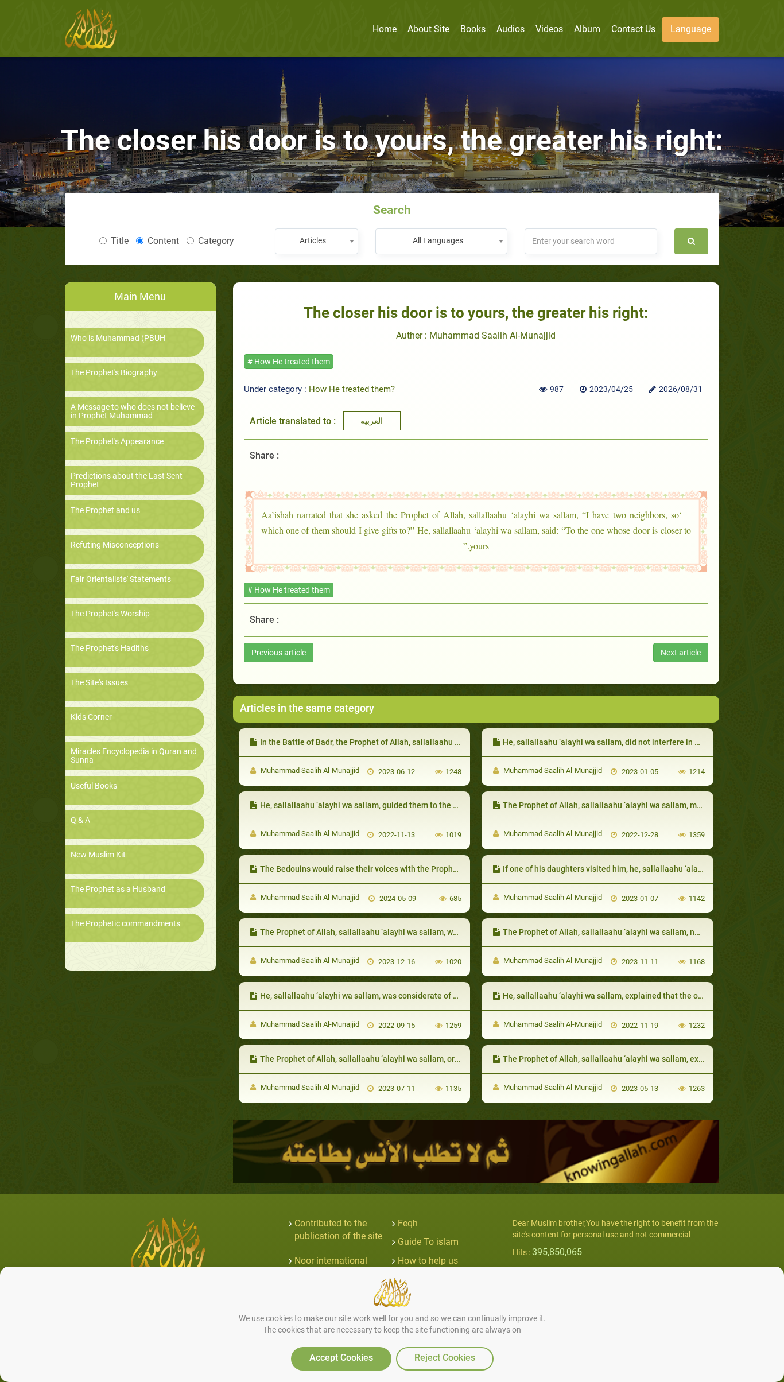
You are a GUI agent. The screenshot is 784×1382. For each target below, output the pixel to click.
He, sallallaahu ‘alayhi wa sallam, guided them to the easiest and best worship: (403, 805)
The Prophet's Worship (110, 614)
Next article (681, 652)
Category (216, 240)
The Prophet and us (105, 510)
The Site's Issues (99, 682)
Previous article (278, 652)
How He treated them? (352, 389)
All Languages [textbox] (438, 240)
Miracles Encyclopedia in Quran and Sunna (134, 755)
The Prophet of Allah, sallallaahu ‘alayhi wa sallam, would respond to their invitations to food (428, 932)
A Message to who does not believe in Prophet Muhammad (133, 411)
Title (120, 240)
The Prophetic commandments (125, 923)
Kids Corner (91, 717)
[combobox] (316, 241)
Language (690, 29)
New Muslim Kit (98, 855)
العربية (371, 420)
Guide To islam (428, 1241)
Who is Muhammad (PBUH (118, 338)
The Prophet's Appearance (117, 441)
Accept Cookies (341, 1357)
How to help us (428, 1260)
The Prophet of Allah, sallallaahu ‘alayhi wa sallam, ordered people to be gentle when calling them (438, 1058)
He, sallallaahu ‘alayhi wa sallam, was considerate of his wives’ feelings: (391, 995)
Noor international (330, 1260)
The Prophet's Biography (114, 372)
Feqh (408, 1223)
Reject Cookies (444, 1357)
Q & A (80, 820)
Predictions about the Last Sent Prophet (127, 480)
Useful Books (94, 786)
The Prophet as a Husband (118, 889)
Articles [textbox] (313, 240)
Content (163, 240)
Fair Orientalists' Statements (121, 579)
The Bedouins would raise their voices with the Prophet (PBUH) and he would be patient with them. (439, 869)
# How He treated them (288, 361)
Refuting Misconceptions (115, 545)
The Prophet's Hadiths (110, 648)
